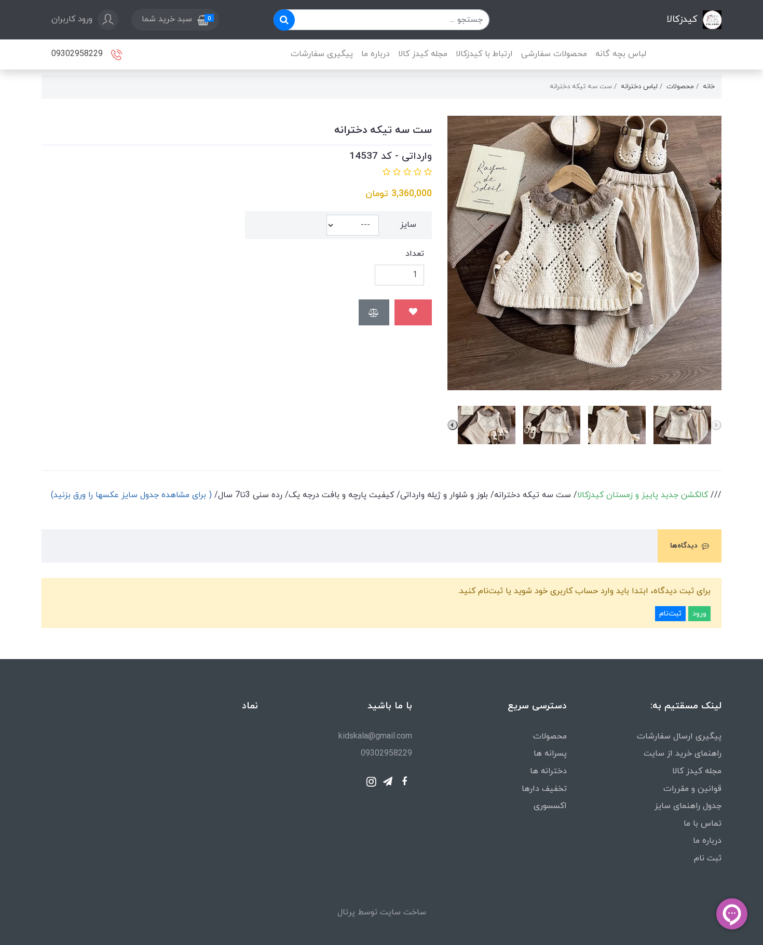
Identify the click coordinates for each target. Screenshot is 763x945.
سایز (408, 224)
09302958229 (78, 53)
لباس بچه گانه (620, 54)
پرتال (346, 912)
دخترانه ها (548, 771)
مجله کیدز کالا (422, 54)
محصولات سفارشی (554, 54)
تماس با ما (702, 823)
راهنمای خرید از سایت (682, 753)
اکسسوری (550, 806)
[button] (175, 20)
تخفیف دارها (544, 789)
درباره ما (375, 54)
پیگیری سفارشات (322, 54)
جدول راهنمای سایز (688, 806)
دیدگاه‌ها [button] (684, 546)
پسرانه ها (550, 753)
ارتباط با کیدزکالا (484, 54)
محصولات (550, 736)
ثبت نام (707, 858)
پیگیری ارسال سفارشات (679, 736)
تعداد (414, 253)
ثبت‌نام (670, 614)
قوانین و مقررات (692, 789)
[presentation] (716, 425)
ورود (699, 614)
